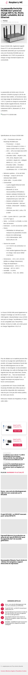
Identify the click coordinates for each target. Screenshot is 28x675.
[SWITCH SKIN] (26, 2)
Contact (3, 671)
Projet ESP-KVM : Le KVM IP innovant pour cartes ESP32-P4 (13, 515)
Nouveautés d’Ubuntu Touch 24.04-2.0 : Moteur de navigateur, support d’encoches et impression (14, 561)
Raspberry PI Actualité (15, 472)
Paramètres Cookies (21, 671)
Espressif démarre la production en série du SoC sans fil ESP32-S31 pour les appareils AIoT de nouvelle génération (13, 538)
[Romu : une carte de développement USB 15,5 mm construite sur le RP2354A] (14, 482)
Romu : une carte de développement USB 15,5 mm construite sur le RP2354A (13, 493)
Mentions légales (10, 671)
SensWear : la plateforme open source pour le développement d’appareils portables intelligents (16, 623)
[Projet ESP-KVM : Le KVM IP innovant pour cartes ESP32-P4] (14, 505)
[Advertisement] (14, 76)
